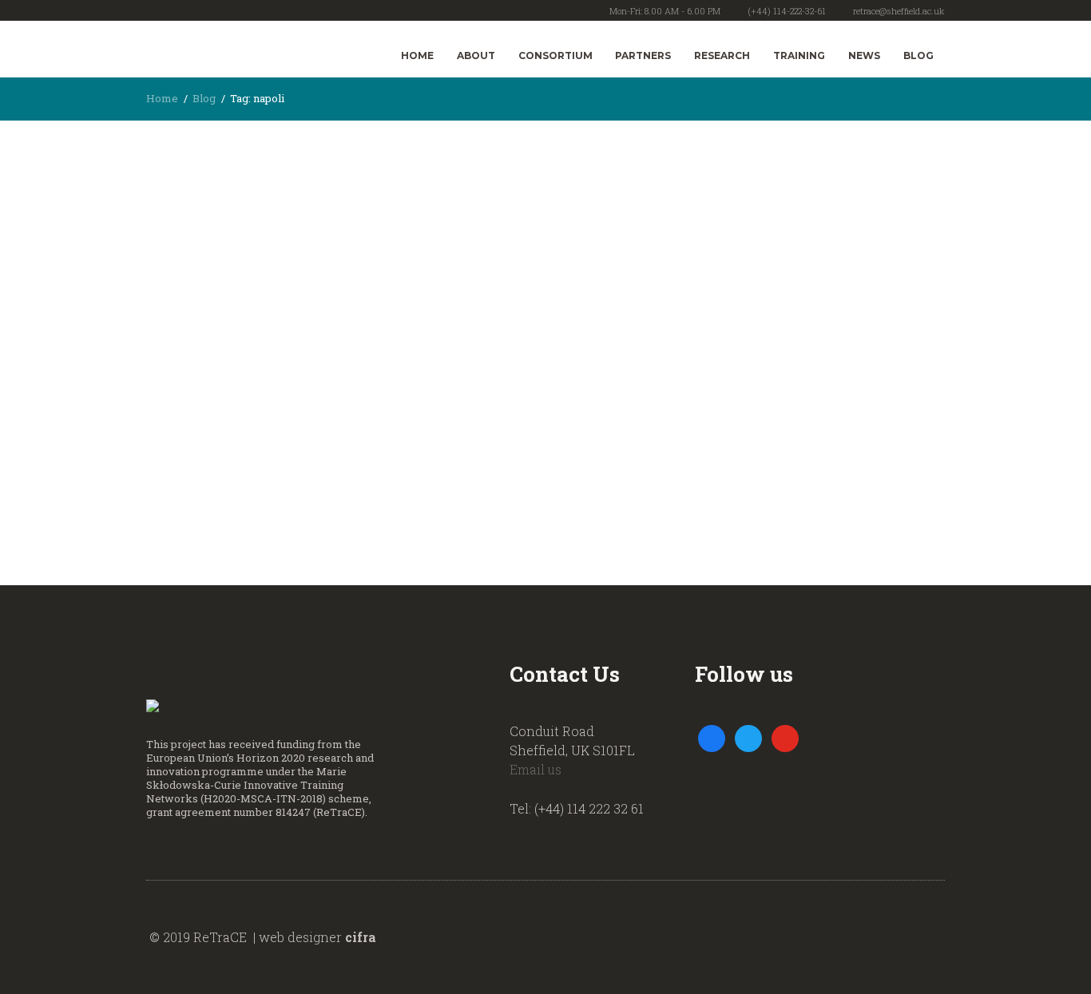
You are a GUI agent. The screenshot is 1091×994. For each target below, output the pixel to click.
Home (417, 55)
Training (799, 55)
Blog (918, 55)
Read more (182, 447)
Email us (535, 769)
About (476, 55)
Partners (643, 55)
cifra (360, 937)
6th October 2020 (226, 195)
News (864, 55)
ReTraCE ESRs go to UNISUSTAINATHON (252, 302)
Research (722, 55)
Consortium (555, 55)
